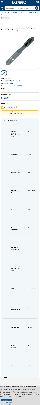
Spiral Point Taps (5, 14)
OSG (7, 88)
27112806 (10, 83)
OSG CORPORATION (17, 86)
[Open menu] (1, 2)
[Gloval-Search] (37, 8)
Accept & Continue (6, 400)
